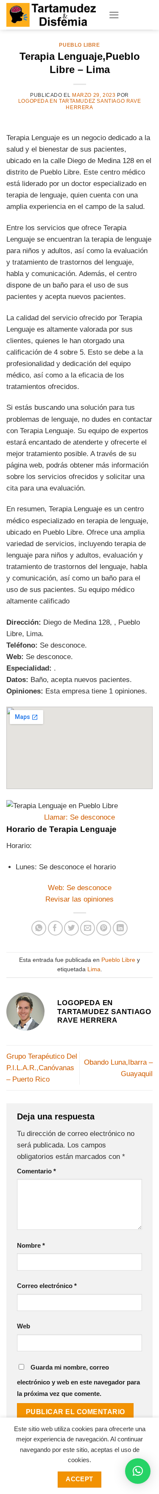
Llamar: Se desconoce (79, 817)
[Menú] (114, 15)
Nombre (31, 1245)
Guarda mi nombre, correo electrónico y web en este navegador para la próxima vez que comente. (78, 1380)
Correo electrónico (47, 1285)
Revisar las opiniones (79, 899)
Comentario (36, 1171)
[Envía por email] (87, 928)
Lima (93, 969)
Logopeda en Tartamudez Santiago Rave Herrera (79, 104)
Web (23, 1326)
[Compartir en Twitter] (71, 928)
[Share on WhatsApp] (38, 928)
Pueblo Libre (79, 45)
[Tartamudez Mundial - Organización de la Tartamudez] (51, 14)
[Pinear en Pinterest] (103, 928)
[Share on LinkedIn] (120, 928)
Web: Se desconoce (80, 888)
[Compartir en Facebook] (55, 928)
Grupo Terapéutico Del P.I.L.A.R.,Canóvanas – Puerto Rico (41, 1067)
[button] (138, 1471)
